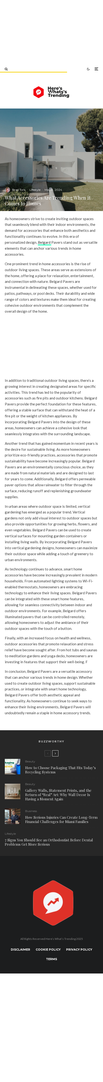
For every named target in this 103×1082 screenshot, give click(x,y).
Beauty (30, 761)
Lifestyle (34, 190)
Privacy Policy (79, 949)
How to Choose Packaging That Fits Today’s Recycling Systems (60, 770)
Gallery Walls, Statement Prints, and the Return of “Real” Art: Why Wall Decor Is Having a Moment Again (58, 794)
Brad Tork (18, 190)
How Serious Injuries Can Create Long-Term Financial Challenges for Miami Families (61, 819)
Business (31, 811)
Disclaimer (20, 949)
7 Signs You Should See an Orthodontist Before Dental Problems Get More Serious (49, 842)
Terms (51, 959)
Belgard (44, 242)
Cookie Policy (48, 949)
